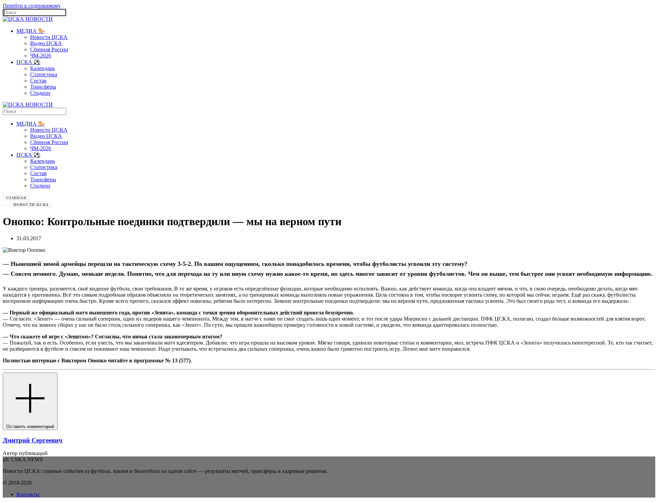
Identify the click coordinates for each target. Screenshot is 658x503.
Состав (38, 80)
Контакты (27, 494)
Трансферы (43, 87)
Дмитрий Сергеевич (32, 440)
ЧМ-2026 (40, 56)
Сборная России (49, 49)
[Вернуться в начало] (28, 19)
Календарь (42, 68)
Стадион (40, 93)
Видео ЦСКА (46, 43)
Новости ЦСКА (49, 37)
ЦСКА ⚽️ (28, 62)
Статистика (43, 74)
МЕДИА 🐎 (30, 31)
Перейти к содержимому (32, 6)
